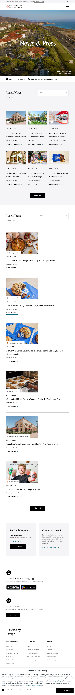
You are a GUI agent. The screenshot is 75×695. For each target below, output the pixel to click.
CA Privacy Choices (34, 685)
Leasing (29, 646)
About (49, 646)
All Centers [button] (43, 93)
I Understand (65, 690)
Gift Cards (9, 656)
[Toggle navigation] (67, 6)
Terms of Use (59, 682)
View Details (32, 184)
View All (37, 195)
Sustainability (51, 660)
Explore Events (39, 2)
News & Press (51, 656)
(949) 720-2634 (15, 541)
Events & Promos (12, 653)
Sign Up (13, 615)
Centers (9, 646)
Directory (9, 650)
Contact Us (18, 546)
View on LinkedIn (13, 144)
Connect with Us (49, 547)
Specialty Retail (32, 653)
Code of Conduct (52, 653)
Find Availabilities (33, 650)
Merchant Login (32, 660)
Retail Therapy (11, 663)
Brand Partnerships (33, 656)
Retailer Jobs (10, 660)
